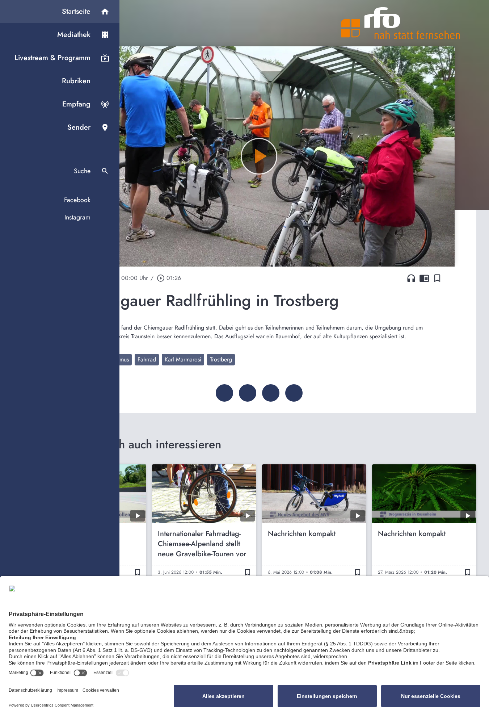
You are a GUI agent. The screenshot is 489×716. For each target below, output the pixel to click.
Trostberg (221, 359)
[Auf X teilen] (247, 393)
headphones (411, 278)
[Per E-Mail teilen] (294, 393)
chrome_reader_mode (424, 278)
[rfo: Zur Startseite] (400, 23)
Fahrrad (147, 359)
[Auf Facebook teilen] (224, 393)
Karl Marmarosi (183, 359)
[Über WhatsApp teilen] (270, 393)
